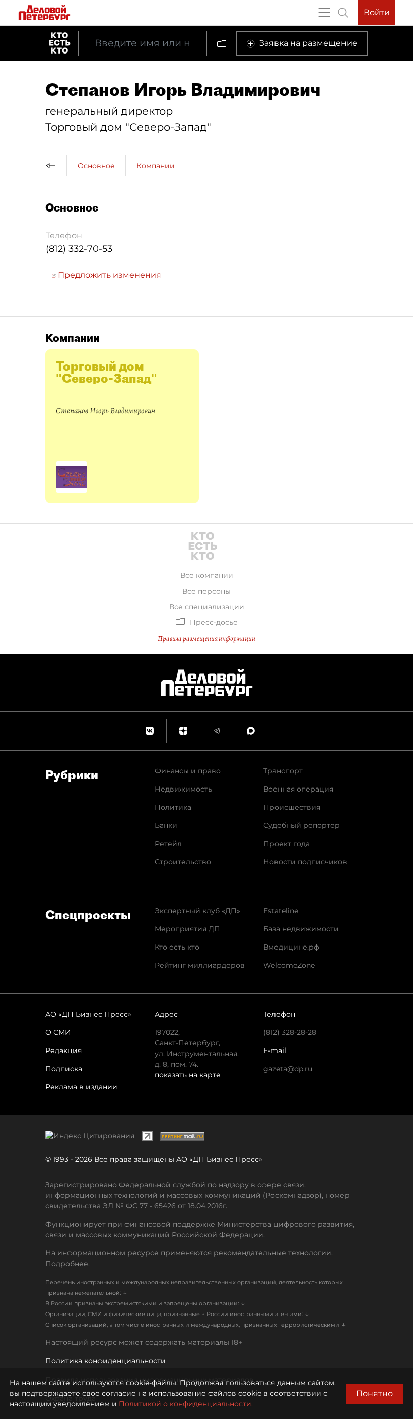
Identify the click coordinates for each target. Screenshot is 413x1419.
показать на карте (188, 1074)
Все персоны (206, 591)
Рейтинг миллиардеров (200, 965)
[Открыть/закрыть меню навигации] (324, 12)
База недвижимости (301, 928)
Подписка (63, 1068)
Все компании (206, 575)
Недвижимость (183, 789)
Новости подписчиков (305, 861)
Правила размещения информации (206, 638)
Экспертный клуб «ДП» (197, 910)
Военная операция (298, 789)
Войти (377, 12)
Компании (155, 165)
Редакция (63, 1050)
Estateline (280, 910)
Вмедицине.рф (291, 947)
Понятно (374, 1393)
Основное (96, 165)
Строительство (183, 861)
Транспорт (283, 770)
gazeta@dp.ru (287, 1068)
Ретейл (168, 843)
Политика (173, 807)
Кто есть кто (177, 947)
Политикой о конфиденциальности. (186, 1403)
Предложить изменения (108, 275)
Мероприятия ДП (187, 928)
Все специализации (206, 606)
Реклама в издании (81, 1086)
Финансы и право (188, 770)
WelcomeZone (289, 965)
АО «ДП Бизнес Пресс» (88, 1014)
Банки (166, 825)
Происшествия (291, 807)
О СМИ (58, 1032)
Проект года (286, 843)
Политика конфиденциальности (105, 1360)
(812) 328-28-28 (289, 1032)
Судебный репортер (301, 825)
